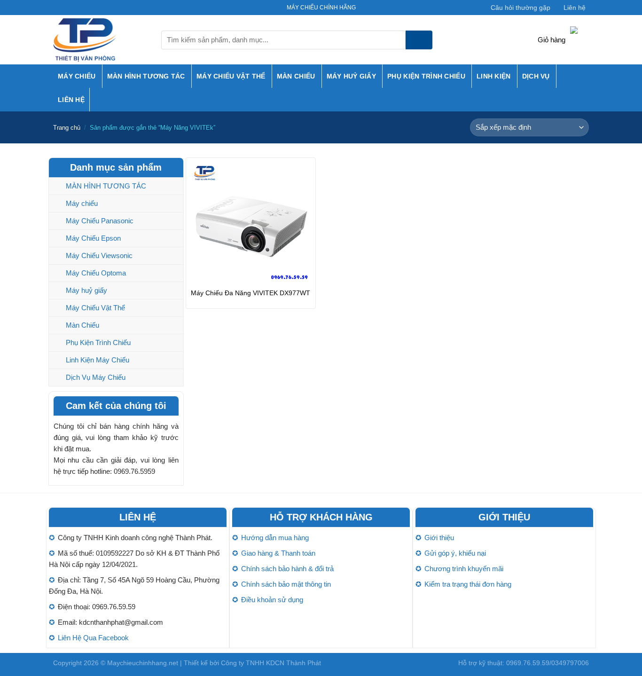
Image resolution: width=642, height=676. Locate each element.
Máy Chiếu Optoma (96, 273)
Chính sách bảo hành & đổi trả (287, 569)
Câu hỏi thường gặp (520, 7)
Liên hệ (575, 7)
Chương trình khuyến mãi (463, 569)
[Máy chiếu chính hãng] (100, 39)
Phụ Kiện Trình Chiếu (426, 76)
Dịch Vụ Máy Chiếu (95, 377)
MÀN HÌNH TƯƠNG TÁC (146, 76)
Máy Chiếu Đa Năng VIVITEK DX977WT (250, 293)
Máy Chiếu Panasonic (99, 221)
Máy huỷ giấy (351, 76)
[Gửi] (419, 40)
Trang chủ (66, 127)
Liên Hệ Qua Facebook (93, 638)
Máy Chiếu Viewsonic (99, 255)
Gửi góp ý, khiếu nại (455, 553)
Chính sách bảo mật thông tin (286, 584)
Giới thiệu (439, 538)
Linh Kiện (494, 76)
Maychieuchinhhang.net (142, 663)
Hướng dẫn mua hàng (275, 538)
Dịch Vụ (536, 76)
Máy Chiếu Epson (93, 238)
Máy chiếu (77, 76)
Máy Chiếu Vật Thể (231, 76)
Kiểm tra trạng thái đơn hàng (467, 584)
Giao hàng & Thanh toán (278, 553)
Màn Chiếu (296, 76)
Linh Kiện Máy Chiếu (97, 360)
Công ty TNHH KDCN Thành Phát (271, 663)
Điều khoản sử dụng (272, 600)
